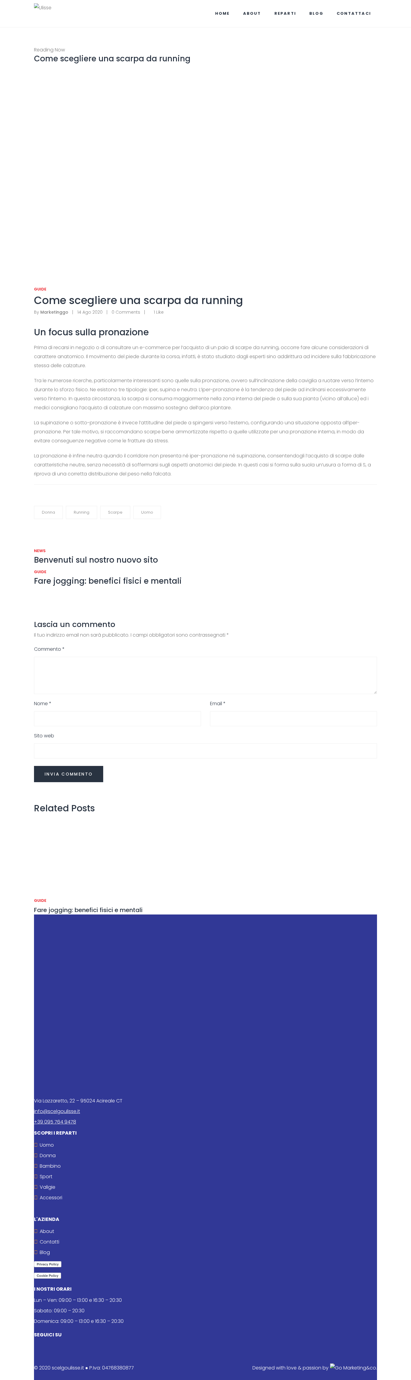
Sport (46, 1176)
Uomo (147, 512)
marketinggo (51, 312)
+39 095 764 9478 (55, 1121)
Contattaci (354, 13)
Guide (40, 289)
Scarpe (115, 512)
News (40, 551)
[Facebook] (41, 282)
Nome (42, 703)
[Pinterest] (50, 282)
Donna (48, 512)
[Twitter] (36, 282)
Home (222, 13)
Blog (316, 13)
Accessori (51, 1197)
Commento (49, 649)
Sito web (44, 735)
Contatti (49, 1241)
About (252, 13)
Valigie (47, 1187)
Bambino (50, 1166)
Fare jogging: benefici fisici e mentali (88, 910)
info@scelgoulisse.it (57, 1111)
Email (218, 703)
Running (81, 512)
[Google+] (46, 282)
